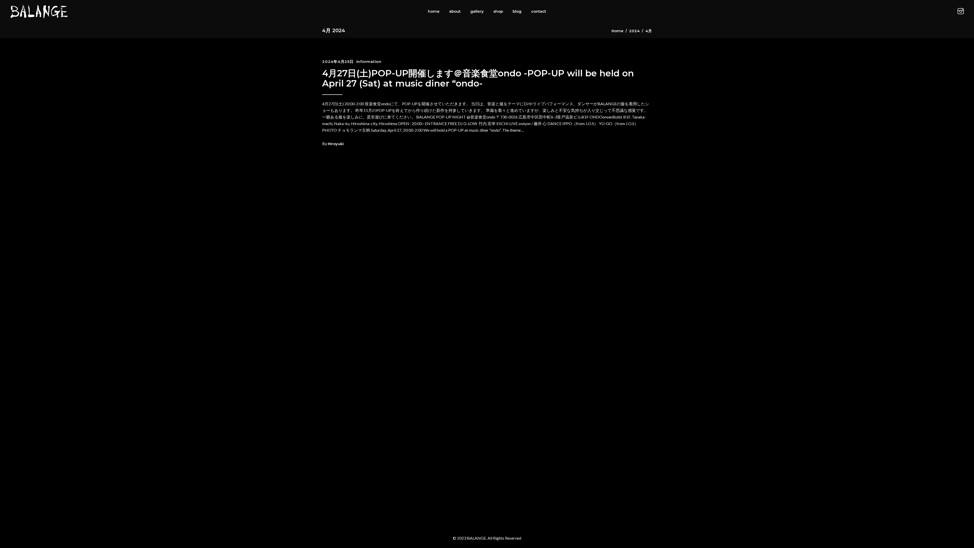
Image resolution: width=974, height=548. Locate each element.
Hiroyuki (336, 143)
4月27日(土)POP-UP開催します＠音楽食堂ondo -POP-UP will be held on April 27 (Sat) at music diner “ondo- (478, 78)
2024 (634, 30)
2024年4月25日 (338, 61)
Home (617, 30)
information (368, 61)
